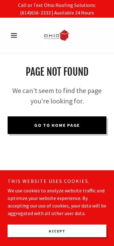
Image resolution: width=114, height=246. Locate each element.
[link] (57, 35)
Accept (57, 231)
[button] (15, 35)
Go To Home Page (57, 125)
